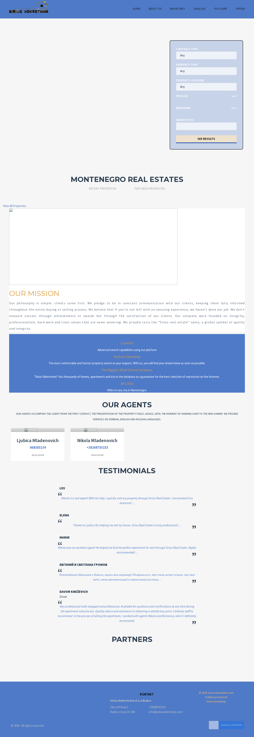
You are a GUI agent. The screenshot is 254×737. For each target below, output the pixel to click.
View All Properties (14, 206)
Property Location (190, 80)
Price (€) (182, 96)
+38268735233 (97, 447)
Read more (38, 455)
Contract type (187, 49)
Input (234, 96)
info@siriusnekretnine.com (165, 712)
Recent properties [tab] (102, 188)
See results (206, 139)
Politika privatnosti (216, 697)
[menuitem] (199, 8)
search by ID (185, 120)
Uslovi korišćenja (216, 701)
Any (182, 55)
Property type (186, 65)
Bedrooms (183, 108)
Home (136, 9)
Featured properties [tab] (149, 188)
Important (177, 9)
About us (155, 9)
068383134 (38, 447)
